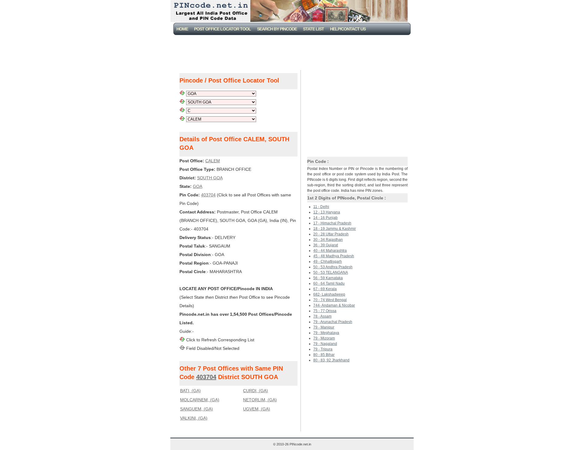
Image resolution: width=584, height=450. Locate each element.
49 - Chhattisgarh (327, 261)
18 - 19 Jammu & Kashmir (334, 229)
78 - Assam (322, 316)
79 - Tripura (322, 349)
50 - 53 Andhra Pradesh (333, 267)
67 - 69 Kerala (325, 289)
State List (313, 28)
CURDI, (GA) (255, 390)
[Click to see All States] (182, 93)
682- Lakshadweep (329, 294)
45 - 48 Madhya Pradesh (333, 256)
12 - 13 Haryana (326, 212)
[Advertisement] (293, 51)
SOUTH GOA (210, 177)
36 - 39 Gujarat (325, 245)
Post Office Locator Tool (222, 28)
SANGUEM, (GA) (196, 408)
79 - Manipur (323, 327)
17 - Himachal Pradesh (332, 223)
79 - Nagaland (325, 344)
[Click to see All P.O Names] (182, 119)
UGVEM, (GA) (256, 408)
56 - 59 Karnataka (328, 278)
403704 (208, 194)
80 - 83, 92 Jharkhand (331, 360)
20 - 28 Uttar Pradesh (331, 234)
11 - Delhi (321, 207)
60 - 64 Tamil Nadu (329, 283)
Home (182, 28)
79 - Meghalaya (326, 333)
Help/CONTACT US (348, 28)
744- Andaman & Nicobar (334, 305)
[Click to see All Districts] (182, 102)
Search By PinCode (277, 28)
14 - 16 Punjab (325, 218)
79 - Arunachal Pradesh (332, 322)
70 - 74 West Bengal (330, 300)
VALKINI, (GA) (193, 418)
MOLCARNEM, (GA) (199, 399)
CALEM (212, 160)
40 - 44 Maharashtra (330, 250)
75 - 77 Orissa (324, 311)
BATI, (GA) (190, 390)
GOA (197, 186)
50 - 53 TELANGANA (330, 272)
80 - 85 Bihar (324, 355)
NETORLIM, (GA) (260, 399)
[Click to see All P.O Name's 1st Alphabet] (182, 110)
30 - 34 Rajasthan (328, 239)
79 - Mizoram (324, 338)
